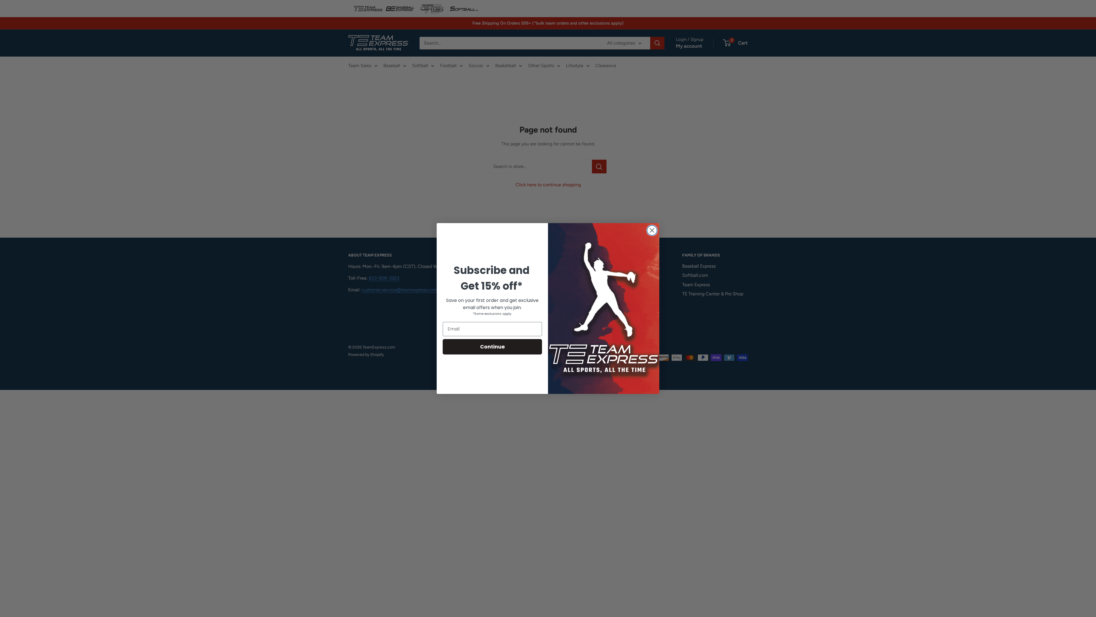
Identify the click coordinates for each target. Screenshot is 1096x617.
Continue (492, 346)
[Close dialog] (652, 230)
